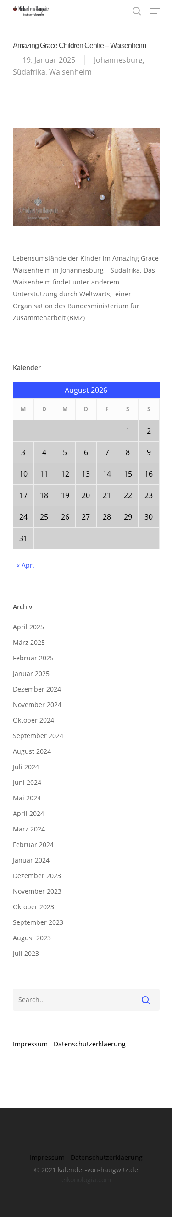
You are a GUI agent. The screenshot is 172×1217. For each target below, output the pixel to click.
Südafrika (29, 72)
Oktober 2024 (33, 720)
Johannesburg (118, 60)
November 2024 (37, 704)
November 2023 (37, 891)
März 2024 (29, 829)
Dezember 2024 (37, 689)
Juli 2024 (26, 766)
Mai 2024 (27, 797)
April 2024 (28, 813)
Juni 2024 (27, 782)
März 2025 (29, 642)
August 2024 (32, 751)
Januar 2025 (31, 673)
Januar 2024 (31, 860)
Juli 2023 (26, 953)
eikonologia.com (86, 1179)
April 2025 (28, 626)
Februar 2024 (33, 844)
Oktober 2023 (33, 906)
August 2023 (32, 937)
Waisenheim (70, 72)
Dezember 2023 (37, 875)
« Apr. (25, 565)
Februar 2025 (33, 658)
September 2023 (38, 922)
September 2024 (38, 735)
